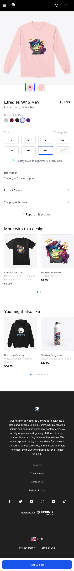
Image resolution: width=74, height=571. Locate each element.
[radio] (11, 140)
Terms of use (47, 547)
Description (10, 172)
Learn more (55, 161)
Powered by (28, 512)
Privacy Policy (27, 547)
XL (62, 139)
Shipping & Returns (15, 202)
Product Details (13, 190)
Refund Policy (37, 490)
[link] (20, 251)
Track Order (37, 473)
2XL (11, 150)
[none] (59, 132)
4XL (45, 150)
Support (37, 465)
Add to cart (37, 565)
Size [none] (6, 132)
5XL (63, 150)
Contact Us (37, 481)
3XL (28, 150)
